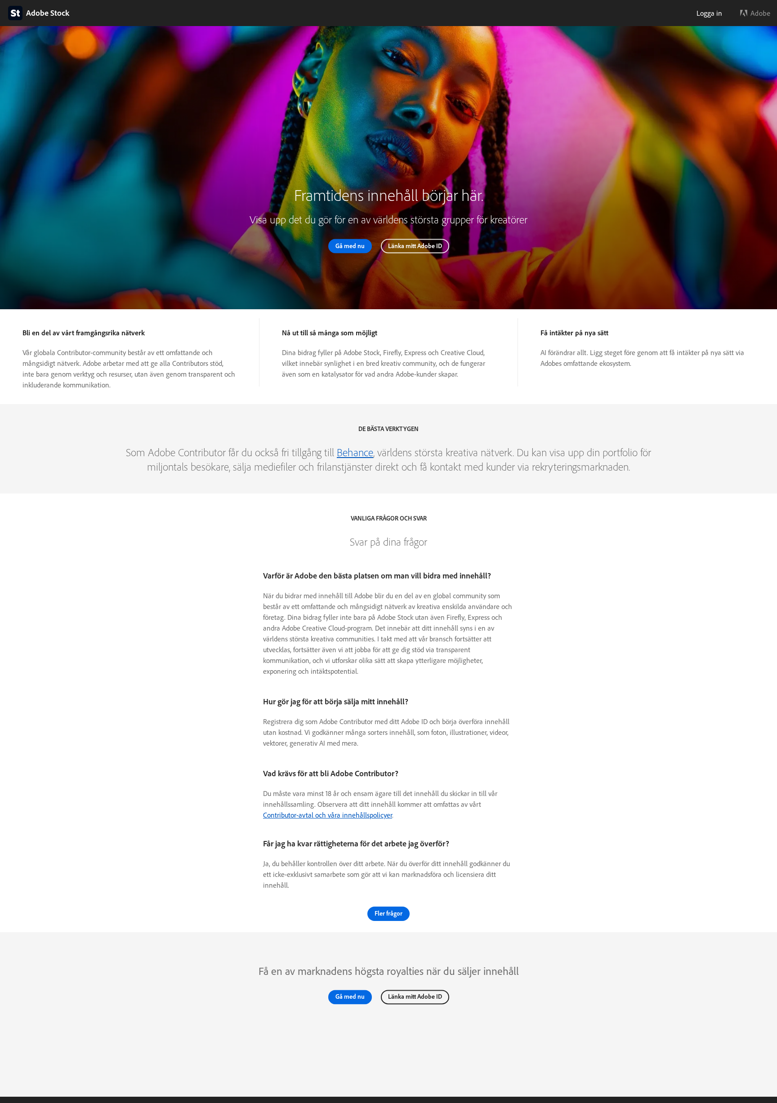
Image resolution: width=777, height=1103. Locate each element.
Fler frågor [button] (388, 913)
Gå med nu (350, 246)
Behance (355, 452)
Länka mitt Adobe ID (415, 246)
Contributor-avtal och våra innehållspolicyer (327, 814)
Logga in (709, 13)
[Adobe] (755, 13)
